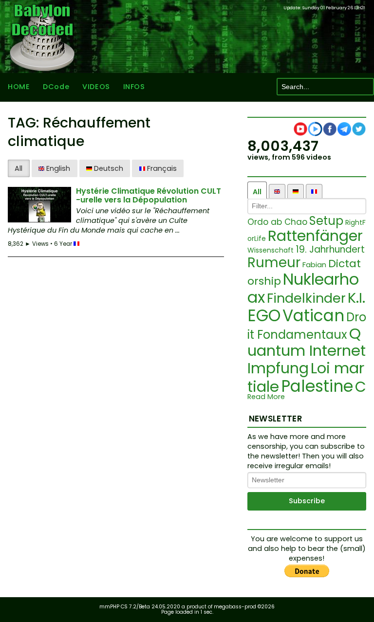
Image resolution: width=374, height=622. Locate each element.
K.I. (356, 298)
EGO (263, 315)
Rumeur (273, 262)
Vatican (313, 315)
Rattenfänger (315, 235)
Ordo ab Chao (277, 222)
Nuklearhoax (303, 288)
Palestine (317, 386)
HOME (19, 86)
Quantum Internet (306, 342)
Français (161, 168)
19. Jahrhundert (330, 249)
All (18, 168)
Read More (266, 397)
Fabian (314, 264)
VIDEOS (96, 86)
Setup (326, 221)
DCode (56, 86)
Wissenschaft (270, 250)
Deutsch (107, 168)
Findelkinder (306, 298)
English (57, 168)
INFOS (134, 86)
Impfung (278, 368)
